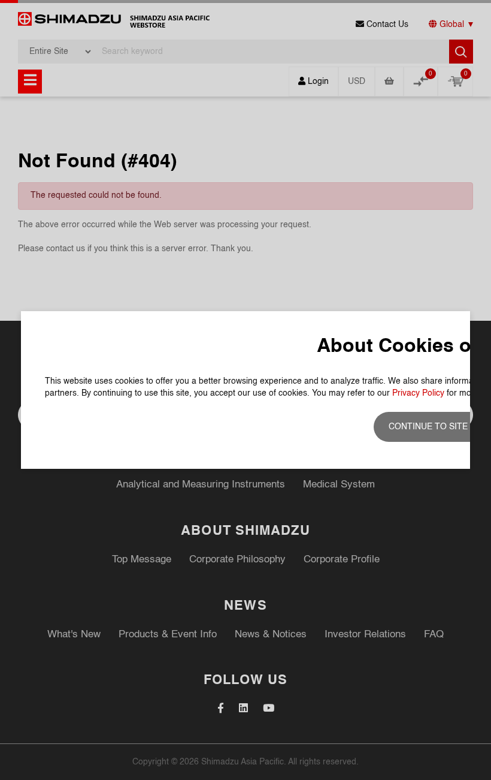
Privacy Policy (418, 393)
